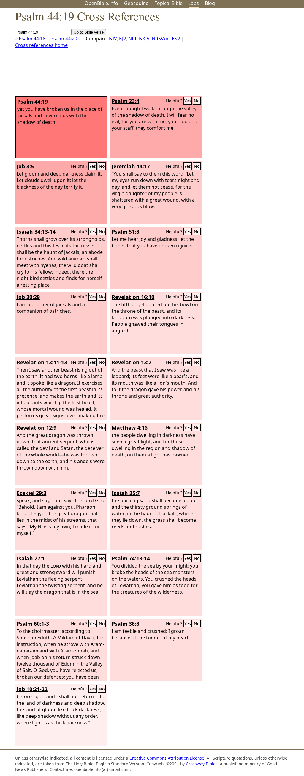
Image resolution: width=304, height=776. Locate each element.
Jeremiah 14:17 (131, 166)
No (197, 101)
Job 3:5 (25, 166)
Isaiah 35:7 (126, 493)
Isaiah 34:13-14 (36, 231)
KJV (122, 38)
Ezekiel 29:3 (31, 493)
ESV (176, 38)
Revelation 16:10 (133, 297)
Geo (136, 3)
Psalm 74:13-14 (131, 558)
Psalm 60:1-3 (33, 623)
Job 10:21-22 (32, 689)
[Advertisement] (244, 54)
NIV (113, 38)
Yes (187, 101)
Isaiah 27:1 (31, 558)
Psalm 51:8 (125, 231)
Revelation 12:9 (36, 427)
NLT (132, 38)
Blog (210, 3)
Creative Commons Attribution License (166, 758)
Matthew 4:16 (130, 427)
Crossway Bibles (202, 763)
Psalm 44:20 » (65, 38)
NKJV (144, 38)
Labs (194, 3)
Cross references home (41, 45)
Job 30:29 (28, 297)
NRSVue (161, 38)
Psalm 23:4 (125, 101)
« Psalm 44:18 (30, 38)
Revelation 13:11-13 (42, 362)
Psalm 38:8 (125, 623)
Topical (169, 3)
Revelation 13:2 (131, 362)
